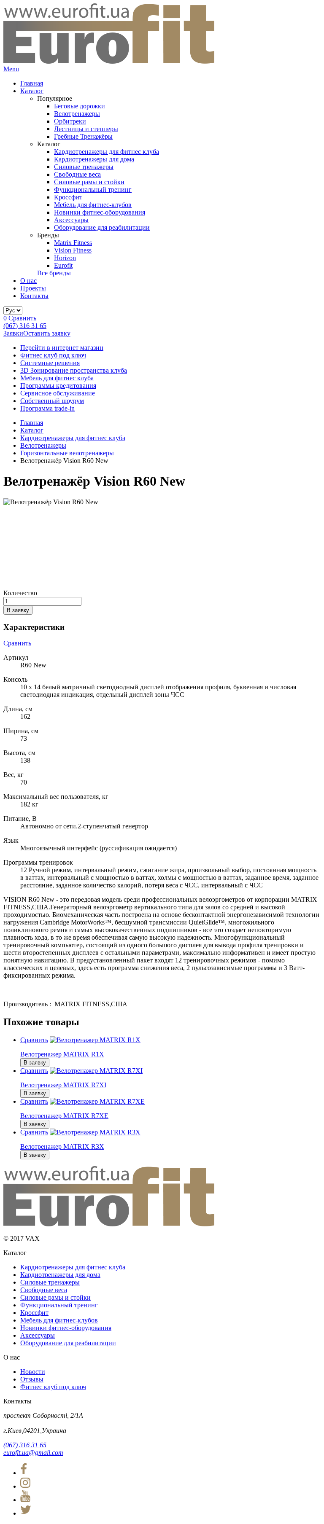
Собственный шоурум (52, 400)
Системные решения (50, 362)
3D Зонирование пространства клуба (73, 370)
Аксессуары (71, 219)
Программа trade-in (47, 408)
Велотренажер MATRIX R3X (62, 1146)
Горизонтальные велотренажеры (67, 453)
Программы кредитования (58, 385)
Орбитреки (70, 121)
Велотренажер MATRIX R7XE (64, 1115)
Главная (31, 83)
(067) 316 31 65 (24, 325)
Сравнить (19, 318)
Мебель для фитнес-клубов (93, 204)
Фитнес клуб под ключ (53, 355)
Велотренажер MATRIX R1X (62, 1054)
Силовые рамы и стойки (89, 181)
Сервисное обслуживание (57, 393)
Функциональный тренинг (93, 189)
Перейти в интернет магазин (61, 347)
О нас (28, 280)
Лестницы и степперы (86, 128)
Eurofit (63, 265)
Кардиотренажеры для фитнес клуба (106, 151)
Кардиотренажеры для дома (94, 159)
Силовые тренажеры (83, 166)
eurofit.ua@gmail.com (33, 1452)
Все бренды (54, 273)
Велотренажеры (77, 113)
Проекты (33, 288)
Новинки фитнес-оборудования (99, 212)
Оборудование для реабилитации (102, 227)
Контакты (34, 295)
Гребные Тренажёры (83, 136)
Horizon (65, 257)
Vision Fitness (73, 250)
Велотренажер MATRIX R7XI (63, 1085)
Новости (32, 1371)
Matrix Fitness (73, 242)
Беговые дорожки (79, 106)
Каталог (31, 90)
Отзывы (31, 1379)
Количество (20, 593)
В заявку (18, 610)
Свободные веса (77, 174)
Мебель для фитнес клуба (57, 378)
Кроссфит (68, 197)
